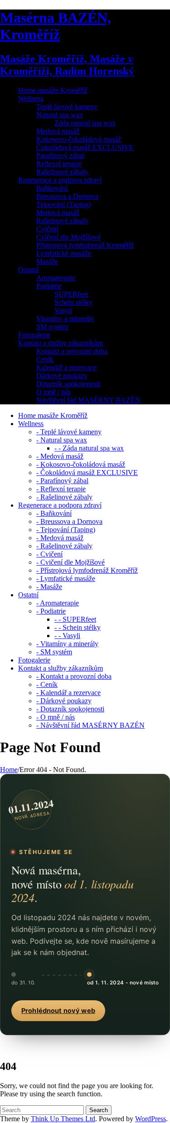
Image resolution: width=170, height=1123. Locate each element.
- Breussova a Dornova (69, 521)
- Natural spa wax (61, 440)
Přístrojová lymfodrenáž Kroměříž (85, 245)
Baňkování (52, 188)
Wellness (31, 98)
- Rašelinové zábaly (64, 497)
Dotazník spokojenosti (68, 384)
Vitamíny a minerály (65, 318)
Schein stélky (73, 302)
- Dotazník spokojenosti (70, 709)
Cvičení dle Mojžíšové (68, 237)
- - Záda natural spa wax (89, 448)
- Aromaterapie (57, 603)
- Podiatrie (51, 611)
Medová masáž (57, 131)
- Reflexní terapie (61, 489)
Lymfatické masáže (63, 253)
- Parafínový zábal (62, 481)
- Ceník (47, 684)
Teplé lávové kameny (66, 106)
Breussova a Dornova (67, 196)
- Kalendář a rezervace (68, 692)
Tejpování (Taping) (63, 204)
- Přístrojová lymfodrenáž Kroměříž (87, 570)
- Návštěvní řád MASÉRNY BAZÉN (90, 725)
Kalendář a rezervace (66, 367)
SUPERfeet (71, 294)
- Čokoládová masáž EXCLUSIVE (87, 472)
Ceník (44, 359)
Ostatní (28, 270)
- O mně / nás (55, 717)
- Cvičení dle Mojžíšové (70, 562)
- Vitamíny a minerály (67, 644)
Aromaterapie (55, 278)
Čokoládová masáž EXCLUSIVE (85, 147)
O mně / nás (53, 392)
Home (9, 769)
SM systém (52, 327)
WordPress (150, 1119)
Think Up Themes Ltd (63, 1119)
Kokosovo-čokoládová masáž (78, 139)
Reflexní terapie (59, 164)
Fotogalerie (34, 335)
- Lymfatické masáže (65, 578)
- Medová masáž (59, 456)
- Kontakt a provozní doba (74, 676)
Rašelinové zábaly (62, 172)
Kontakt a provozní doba (71, 351)
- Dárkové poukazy (64, 701)
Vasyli (63, 310)
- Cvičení (49, 554)
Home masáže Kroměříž (52, 90)
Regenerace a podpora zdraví (60, 180)
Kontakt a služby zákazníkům (60, 343)
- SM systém (54, 652)
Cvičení (47, 229)
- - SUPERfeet (75, 619)
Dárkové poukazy (61, 375)
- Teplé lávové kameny (69, 432)
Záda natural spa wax (85, 123)
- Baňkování (54, 513)
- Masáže (49, 586)
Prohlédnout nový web (58, 1011)
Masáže (47, 261)
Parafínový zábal (60, 155)
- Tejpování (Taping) (65, 529)
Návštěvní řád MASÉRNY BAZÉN (88, 400)
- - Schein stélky (77, 627)
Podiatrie (49, 286)
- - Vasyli (67, 635)
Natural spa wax (59, 115)
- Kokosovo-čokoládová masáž (80, 464)
